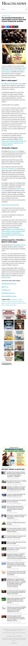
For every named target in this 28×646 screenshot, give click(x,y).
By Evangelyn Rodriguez (17, 484)
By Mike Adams (16, 478)
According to (11, 83)
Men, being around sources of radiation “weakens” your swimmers (16, 481)
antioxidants (14, 299)
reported (10, 205)
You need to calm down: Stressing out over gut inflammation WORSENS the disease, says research (16, 592)
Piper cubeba (5, 305)
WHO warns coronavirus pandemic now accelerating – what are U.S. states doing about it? (16, 517)
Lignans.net (5, 287)
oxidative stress (21, 303)
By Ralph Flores (16, 519)
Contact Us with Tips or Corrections (14, 636)
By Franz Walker (16, 604)
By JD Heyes (15, 512)
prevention (13, 305)
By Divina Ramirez (16, 491)
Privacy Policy (14, 642)
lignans (4, 303)
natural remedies (11, 303)
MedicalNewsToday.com (8, 293)
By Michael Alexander (17, 503)
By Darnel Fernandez (17, 497)
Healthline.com (6, 290)
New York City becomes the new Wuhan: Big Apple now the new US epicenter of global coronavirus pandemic (15, 508)
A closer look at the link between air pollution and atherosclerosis (16, 495)
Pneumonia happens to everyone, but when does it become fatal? (16, 536)
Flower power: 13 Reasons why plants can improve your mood (16, 548)
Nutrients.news (6, 277)
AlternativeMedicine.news (17, 245)
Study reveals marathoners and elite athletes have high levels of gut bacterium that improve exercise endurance (16, 600)
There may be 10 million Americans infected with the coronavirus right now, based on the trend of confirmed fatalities (16, 565)
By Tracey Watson (16, 533)
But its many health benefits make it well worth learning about (14, 69)
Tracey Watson (12, 24)
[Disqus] (14, 385)
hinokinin (9, 301)
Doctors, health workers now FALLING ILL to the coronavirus (16, 501)
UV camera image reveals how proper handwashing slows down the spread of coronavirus (16, 573)
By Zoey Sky (15, 551)
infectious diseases (17, 301)
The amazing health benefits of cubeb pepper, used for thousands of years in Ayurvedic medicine (16, 530)
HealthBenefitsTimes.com (9, 283)
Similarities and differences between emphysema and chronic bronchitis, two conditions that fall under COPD (16, 488)
